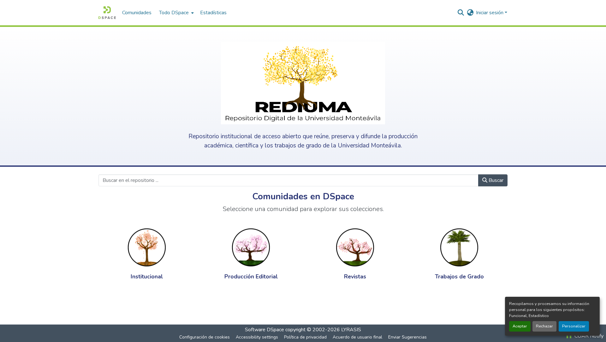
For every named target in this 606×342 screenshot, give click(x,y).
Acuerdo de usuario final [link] (357, 337)
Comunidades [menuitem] (137, 12)
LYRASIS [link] (351, 329)
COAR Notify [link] (588, 336)
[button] (107, 12)
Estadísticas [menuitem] (213, 12)
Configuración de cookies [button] (204, 337)
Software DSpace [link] (264, 329)
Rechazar (544, 326)
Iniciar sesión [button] (490, 12)
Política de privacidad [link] (305, 337)
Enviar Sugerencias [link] (407, 337)
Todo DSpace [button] (174, 12)
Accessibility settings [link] (257, 337)
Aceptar (520, 326)
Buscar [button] (495, 180)
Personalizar (573, 326)
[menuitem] (176, 12)
